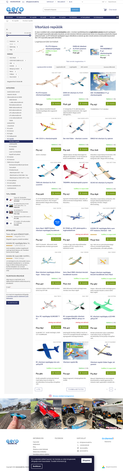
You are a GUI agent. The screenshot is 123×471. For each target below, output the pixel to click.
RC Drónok (10, 131)
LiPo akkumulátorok (15, 113)
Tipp (12, 49)
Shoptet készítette (111, 467)
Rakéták (11, 149)
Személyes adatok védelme (41, 454)
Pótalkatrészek (13, 170)
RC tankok (10, 157)
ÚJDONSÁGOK (11, 188)
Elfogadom (86, 460)
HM (12, 63)
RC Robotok (10, 159)
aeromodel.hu (84, 451)
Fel (39, 389)
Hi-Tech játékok (11, 180)
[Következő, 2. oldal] (111, 389)
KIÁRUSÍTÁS (11, 123)
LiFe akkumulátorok (15, 115)
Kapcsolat (50, 2)
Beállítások (37, 466)
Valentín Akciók (11, 94)
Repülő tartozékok (14, 154)
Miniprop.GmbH (16, 69)
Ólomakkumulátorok (15, 105)
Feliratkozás (13, 303)
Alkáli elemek (13, 100)
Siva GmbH (14, 77)
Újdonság (14, 47)
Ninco (13, 71)
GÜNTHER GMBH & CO (18, 60)
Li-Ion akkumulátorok (15, 118)
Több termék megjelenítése (75, 61)
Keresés (75, 9)
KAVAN (13, 66)
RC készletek (13, 146)
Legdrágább (73, 67)
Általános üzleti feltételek (40, 449)
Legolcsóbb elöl (60, 67)
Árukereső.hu (108, 441)
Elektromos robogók (13, 162)
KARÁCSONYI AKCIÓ (13, 92)
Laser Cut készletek (15, 152)
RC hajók (10, 133)
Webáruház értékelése (39, 452)
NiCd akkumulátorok (15, 110)
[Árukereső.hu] (108, 439)
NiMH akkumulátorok (15, 107)
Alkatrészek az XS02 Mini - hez (19, 175)
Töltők (11, 120)
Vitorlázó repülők (14, 141)
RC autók (10, 128)
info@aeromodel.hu (86, 442)
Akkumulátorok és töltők (14, 97)
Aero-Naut (14, 57)
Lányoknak (10, 126)
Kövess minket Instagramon (63, 396)
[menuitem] (9, 17)
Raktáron (14, 41)
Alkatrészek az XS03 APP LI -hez (19, 178)
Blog (70, 2)
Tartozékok (12, 167)
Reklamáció (61, 2)
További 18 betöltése (76, 389)
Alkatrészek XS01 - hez (16, 172)
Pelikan (13, 74)
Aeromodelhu (84, 448)
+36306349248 (84, 445)
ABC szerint (84, 67)
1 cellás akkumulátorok (16, 102)
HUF (103, 2)
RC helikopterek (12, 136)
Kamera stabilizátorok (14, 185)
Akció (12, 44)
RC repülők (10, 139)
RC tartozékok (11, 183)
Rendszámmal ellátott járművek (18, 165)
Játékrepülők (13, 144)
